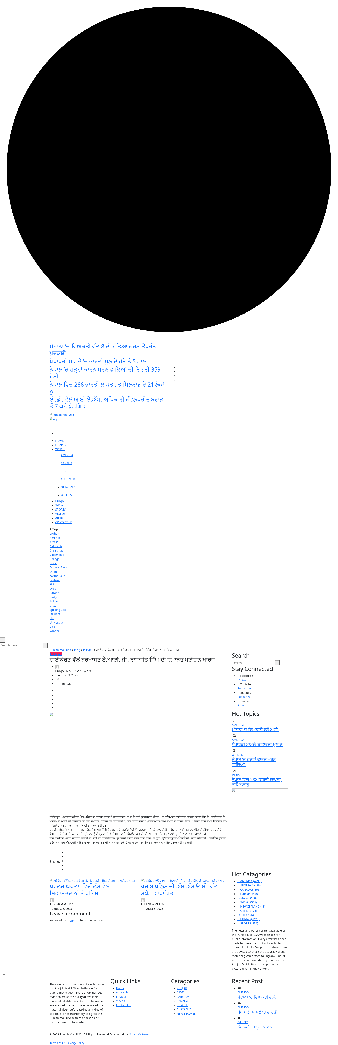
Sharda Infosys (139, 1034)
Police (54, 601)
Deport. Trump (59, 567)
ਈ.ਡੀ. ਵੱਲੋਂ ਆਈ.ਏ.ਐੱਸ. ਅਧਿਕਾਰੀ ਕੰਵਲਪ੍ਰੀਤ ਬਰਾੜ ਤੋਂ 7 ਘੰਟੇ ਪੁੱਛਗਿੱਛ (106, 403)
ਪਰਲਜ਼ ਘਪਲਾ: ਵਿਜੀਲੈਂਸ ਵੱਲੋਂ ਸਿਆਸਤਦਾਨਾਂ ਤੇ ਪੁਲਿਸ (79, 889)
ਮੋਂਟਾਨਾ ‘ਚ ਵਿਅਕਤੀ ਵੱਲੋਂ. (256, 997)
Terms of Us (58, 1043)
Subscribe (244, 688)
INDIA (59, 505)
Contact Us (123, 1005)
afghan (54, 533)
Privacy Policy (75, 1043)
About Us (122, 992)
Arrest (54, 542)
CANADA (66, 463)
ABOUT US (62, 518)
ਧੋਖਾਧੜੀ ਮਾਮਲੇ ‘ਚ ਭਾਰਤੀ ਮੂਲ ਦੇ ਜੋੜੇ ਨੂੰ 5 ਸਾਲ (98, 361)
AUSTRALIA (68, 479)
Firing (53, 584)
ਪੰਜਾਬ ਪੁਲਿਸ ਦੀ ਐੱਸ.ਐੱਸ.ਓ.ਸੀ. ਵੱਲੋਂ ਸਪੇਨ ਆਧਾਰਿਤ (179, 889)
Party (53, 597)
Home (120, 988)
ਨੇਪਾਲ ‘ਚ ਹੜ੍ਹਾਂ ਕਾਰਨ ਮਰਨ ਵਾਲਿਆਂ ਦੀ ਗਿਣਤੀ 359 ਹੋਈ (105, 373)
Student (55, 614)
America (55, 538)
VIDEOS (60, 514)
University (56, 622)
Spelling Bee (58, 610)
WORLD (60, 449)
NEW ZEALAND (186, 1014)
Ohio (53, 589)
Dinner (54, 572)
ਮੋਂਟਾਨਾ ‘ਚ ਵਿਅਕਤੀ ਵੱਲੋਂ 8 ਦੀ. (255, 729)
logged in (73, 920)
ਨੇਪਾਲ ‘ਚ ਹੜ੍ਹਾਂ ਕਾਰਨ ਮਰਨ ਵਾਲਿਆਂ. (254, 761)
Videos (120, 1001)
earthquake (57, 576)
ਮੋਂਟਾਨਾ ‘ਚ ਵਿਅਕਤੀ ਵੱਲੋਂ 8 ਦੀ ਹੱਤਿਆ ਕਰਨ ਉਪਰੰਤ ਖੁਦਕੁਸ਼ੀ (103, 349)
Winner (54, 631)
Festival (55, 580)
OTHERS (66, 495)
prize (53, 605)
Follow (241, 680)
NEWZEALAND (70, 487)
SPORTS (60, 509)
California (56, 546)
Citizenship (57, 555)
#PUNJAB (56, 654)
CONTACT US (63, 522)
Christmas (56, 550)
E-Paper (121, 997)
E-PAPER (60, 445)
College (55, 559)
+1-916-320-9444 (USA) (152, 409)
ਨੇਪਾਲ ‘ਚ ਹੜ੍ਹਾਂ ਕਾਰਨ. (255, 1027)
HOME (59, 441)
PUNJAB (60, 501)
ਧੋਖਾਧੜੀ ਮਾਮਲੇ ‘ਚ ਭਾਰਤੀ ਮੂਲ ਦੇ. (257, 744)
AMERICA (67, 455)
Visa (52, 627)
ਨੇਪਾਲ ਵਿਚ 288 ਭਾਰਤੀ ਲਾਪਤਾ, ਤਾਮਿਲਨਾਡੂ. (257, 781)
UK (52, 618)
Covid (53, 563)
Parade (54, 593)
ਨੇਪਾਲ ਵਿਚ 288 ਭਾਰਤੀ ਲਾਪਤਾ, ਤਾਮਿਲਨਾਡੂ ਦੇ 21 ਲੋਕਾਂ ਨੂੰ (107, 388)
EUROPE (66, 471)
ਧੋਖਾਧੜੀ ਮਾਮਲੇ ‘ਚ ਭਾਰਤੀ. (257, 1012)
